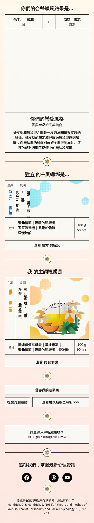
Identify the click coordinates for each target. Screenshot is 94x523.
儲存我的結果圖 (47, 390)
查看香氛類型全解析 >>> (60, 402)
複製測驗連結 (17, 402)
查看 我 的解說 (47, 362)
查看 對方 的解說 (47, 245)
